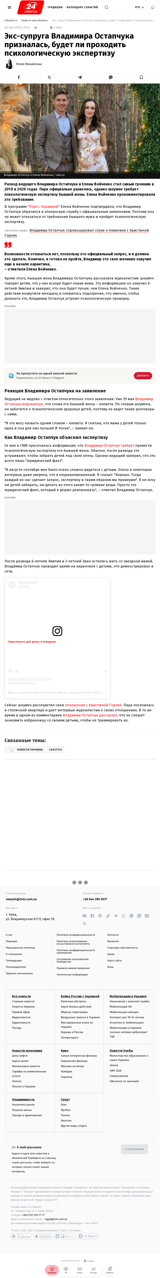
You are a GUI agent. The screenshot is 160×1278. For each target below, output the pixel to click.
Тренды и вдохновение (27, 1115)
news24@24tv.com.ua (21, 899)
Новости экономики (27, 1051)
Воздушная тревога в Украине (80, 1017)
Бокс (64, 1104)
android (21, 1236)
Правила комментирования (73, 968)
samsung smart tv (87, 1236)
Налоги (16, 1081)
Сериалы (66, 1077)
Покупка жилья (22, 1110)
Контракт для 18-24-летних (127, 1017)
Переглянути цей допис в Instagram (32, 641)
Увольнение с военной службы (129, 1001)
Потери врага (69, 1037)
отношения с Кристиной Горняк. (94, 705)
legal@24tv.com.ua (56, 1219)
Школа (114, 1065)
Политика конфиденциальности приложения (76, 951)
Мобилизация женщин (124, 1012)
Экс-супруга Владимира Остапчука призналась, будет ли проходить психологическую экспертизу (104, 20)
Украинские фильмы (74, 1061)
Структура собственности (122, 948)
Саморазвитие (119, 1076)
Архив (111, 954)
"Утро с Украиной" (44, 206)
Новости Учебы (121, 1051)
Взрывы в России (72, 1032)
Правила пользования (19, 973)
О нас (9, 935)
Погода (16, 1028)
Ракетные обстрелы (73, 1001)
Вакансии (113, 941)
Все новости (21, 996)
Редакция (11, 941)
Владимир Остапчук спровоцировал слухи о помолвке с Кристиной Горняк (76, 233)
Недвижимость (23, 1099)
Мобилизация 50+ (121, 1006)
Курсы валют (20, 1061)
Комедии (66, 1071)
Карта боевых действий (76, 1006)
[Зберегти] (141, 77)
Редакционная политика (20, 948)
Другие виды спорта (74, 1125)
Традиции (55, 7)
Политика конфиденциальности (76, 935)
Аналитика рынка (23, 1104)
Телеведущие (14, 960)
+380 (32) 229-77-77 (33, 1215)
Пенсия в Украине (23, 1086)
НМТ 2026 (116, 1070)
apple (43, 1236)
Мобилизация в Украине (128, 996)
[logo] (30, 7)
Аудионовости (21, 1022)
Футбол (65, 1110)
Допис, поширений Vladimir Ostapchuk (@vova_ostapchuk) (45, 692)
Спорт (65, 1099)
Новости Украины (23, 1006)
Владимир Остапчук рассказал (90, 715)
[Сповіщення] (152, 7)
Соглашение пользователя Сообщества (73, 960)
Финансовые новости (26, 1066)
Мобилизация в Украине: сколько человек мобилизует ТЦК (128, 1032)
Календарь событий (82, 7)
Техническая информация (72, 974)
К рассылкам (134, 1149)
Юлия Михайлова (29, 64)
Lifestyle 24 (11, 20)
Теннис (65, 1115)
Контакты (113, 935)
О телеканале (14, 954)
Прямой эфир (21, 1012)
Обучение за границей (124, 1081)
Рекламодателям (16, 967)
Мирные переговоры (74, 1012)
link (84, 915)
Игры (110, 967)
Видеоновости (21, 1017)
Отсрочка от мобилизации (127, 1022)
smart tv (64, 1236)
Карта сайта (114, 960)
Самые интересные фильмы (79, 1055)
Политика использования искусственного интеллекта (73, 942)
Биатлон (66, 1120)
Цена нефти (20, 1055)
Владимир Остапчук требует (109, 445)
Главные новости (23, 1001)
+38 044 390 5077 (95, 899)
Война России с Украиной (80, 996)
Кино (64, 1051)
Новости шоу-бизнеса (34, 20)
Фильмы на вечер (72, 1066)
